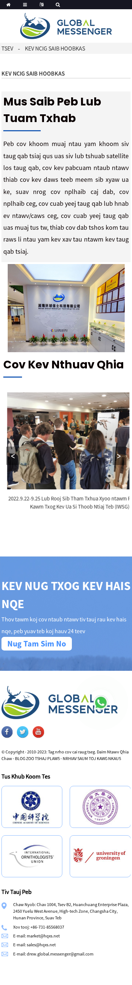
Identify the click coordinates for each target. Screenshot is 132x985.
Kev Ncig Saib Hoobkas (55, 48)
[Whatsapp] (101, 702)
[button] (12, 456)
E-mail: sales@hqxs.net (34, 944)
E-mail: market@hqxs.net (36, 936)
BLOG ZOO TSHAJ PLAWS (37, 758)
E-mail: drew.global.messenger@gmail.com (53, 954)
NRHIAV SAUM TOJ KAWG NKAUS (92, 758)
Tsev (7, 48)
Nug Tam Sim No (36, 643)
